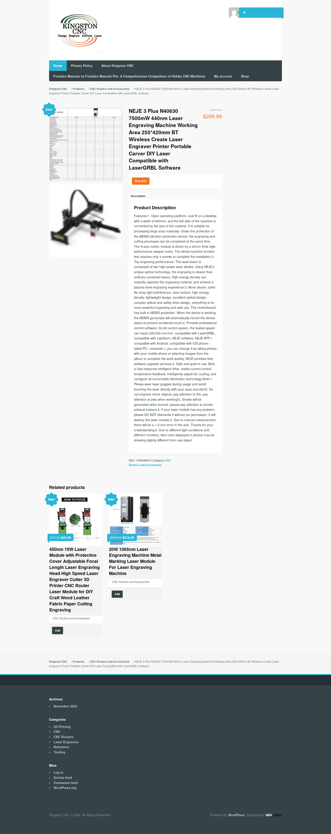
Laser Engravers (66, 742)
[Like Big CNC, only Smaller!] (75, 30)
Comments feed (66, 782)
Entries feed (63, 777)
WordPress (236, 815)
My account (223, 76)
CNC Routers (63, 736)
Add (57, 630)
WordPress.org (65, 787)
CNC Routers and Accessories (109, 89)
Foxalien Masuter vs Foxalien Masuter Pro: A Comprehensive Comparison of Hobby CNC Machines (129, 76)
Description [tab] (138, 196)
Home (57, 65)
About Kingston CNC (117, 65)
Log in (58, 772)
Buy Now (141, 181)
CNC (57, 731)
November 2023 (65, 706)
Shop (245, 76)
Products (78, 89)
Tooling (59, 752)
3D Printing (62, 726)
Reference (61, 747)
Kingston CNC (58, 89)
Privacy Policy (82, 65)
